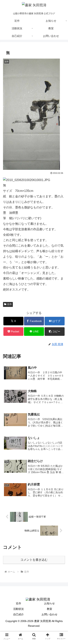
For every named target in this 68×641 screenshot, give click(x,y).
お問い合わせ (49, 614)
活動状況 (18, 608)
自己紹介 (18, 614)
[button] (55, 331)
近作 (9, 304)
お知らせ (49, 603)
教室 (49, 608)
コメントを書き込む (34, 559)
